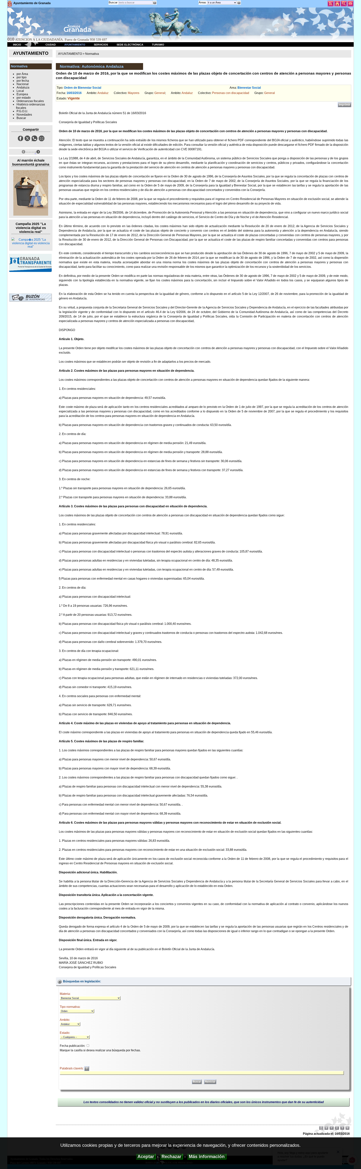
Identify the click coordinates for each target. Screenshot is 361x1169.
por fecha (23, 80)
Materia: (65, 993)
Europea (22, 94)
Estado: (65, 1032)
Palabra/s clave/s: (72, 1068)
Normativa (92, 53)
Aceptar (145, 1156)
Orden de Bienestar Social (82, 87)
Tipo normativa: (70, 1006)
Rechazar (171, 1156)
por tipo (22, 77)
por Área (22, 74)
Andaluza (23, 87)
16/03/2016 (74, 93)
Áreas (203, 2)
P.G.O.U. (22, 111)
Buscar (113, 2)
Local (20, 90)
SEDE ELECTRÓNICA (130, 44)
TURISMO (158, 44)
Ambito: (65, 1019)
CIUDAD (51, 44)
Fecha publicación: (72, 1045)
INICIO (17, 44)
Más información (206, 1156)
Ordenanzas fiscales (30, 101)
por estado (24, 97)
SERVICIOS (101, 44)
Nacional (23, 84)
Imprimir (344, 104)
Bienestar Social (249, 87)
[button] (239, 3)
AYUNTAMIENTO (74, 44)
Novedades (24, 114)
